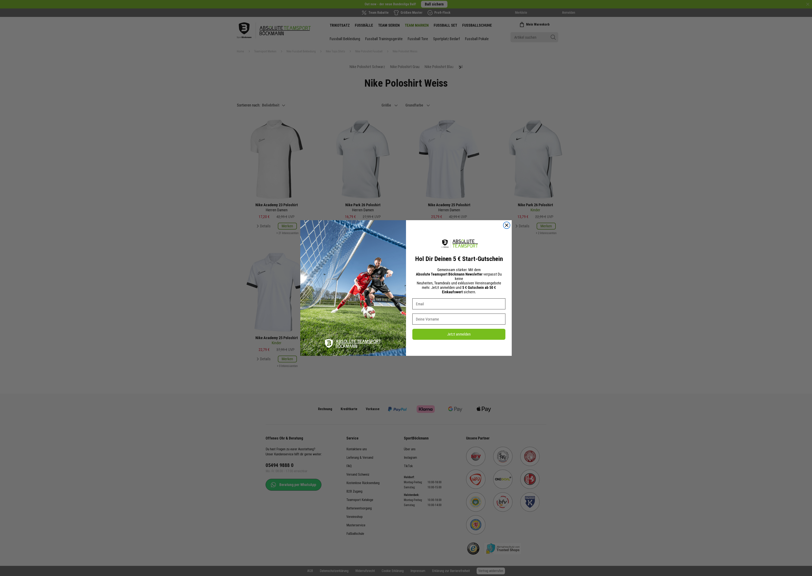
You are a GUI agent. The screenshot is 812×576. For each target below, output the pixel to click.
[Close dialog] (506, 225)
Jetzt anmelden (459, 334)
